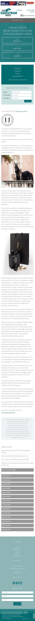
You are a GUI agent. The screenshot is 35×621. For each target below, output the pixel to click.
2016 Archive (6, 517)
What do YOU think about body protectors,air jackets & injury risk (17, 464)
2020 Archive (6, 500)
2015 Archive (6, 521)
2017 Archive (6, 513)
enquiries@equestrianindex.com (17, 568)
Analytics (17, 550)
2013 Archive (6, 529)
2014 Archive (6, 525)
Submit (28, 101)
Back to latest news (9, 470)
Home (17, 546)
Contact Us (17, 554)
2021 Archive (6, 496)
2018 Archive (6, 509)
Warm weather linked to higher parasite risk (14, 456)
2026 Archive (6, 476)
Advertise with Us (17, 548)
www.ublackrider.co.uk (8, 412)
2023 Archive (6, 488)
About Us (17, 552)
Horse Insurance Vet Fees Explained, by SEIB (15, 459)
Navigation (17, 20)
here (25, 612)
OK (31, 612)
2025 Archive (6, 480)
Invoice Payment (17, 556)
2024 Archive (6, 484)
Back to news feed (21, 111)
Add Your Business (29, 15)
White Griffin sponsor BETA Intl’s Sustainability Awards (15, 451)
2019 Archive (6, 504)
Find (17, 40)
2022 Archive (6, 492)
